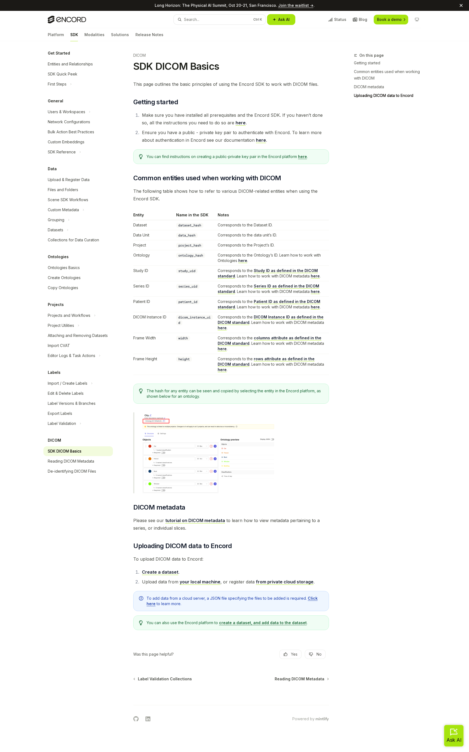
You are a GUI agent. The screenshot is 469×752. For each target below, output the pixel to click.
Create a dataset (160, 572)
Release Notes (149, 34)
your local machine (200, 581)
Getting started (367, 63)
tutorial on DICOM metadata (195, 520)
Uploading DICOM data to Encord (383, 95)
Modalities (94, 34)
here (241, 122)
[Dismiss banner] (461, 5)
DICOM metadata (369, 86)
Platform (56, 34)
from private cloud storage (284, 581)
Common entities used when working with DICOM (387, 74)
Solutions (120, 34)
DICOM (139, 55)
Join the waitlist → (295, 5)
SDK (74, 34)
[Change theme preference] (417, 19)
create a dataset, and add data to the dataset (263, 622)
